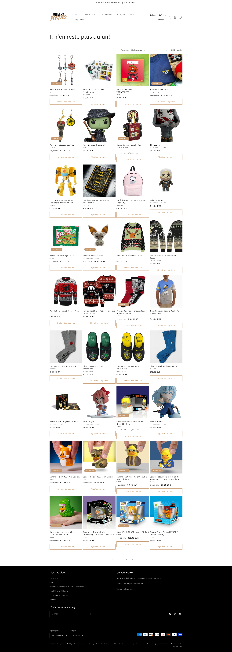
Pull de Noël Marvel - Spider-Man (64, 311)
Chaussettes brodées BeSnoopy (164, 366)
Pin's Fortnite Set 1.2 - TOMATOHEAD (126, 90)
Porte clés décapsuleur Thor (62, 145)
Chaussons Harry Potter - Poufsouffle (127, 367)
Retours (53, 600)
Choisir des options (66, 102)
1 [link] (99, 559)
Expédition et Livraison (59, 595)
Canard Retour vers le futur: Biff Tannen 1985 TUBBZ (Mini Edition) (165, 478)
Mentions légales (176, 644)
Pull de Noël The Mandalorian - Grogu (164, 256)
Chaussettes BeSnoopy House (63, 366)
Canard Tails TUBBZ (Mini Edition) (65, 477)
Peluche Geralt (156, 200)
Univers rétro (60, 644)
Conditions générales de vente (157, 644)
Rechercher (54, 578)
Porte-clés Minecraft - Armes (62, 89)
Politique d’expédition (137, 644)
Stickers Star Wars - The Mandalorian (93, 90)
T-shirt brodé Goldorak (160, 89)
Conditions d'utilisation (59, 591)
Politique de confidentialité (99, 644)
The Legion (155, 145)
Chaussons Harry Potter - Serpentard (94, 367)
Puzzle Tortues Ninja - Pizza (62, 255)
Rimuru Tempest (157, 421)
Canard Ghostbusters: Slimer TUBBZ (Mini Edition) (62, 533)
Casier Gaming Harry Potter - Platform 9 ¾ (129, 146)
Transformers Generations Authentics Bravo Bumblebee (63, 201)
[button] (77, 14)
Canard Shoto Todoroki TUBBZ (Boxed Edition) (164, 533)
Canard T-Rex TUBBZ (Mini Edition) (98, 477)
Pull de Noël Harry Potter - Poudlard (99, 311)
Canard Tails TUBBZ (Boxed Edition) (132, 532)
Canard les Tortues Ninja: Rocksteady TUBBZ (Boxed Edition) (98, 533)
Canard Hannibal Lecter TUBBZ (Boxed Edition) (130, 422)
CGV (51, 583)
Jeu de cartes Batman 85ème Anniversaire (96, 201)
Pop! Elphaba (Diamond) (94, 145)
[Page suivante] (132, 559)
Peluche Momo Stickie (93, 255)
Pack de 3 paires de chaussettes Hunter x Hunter (130, 312)
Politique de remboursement (77, 644)
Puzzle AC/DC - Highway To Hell (64, 421)
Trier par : (125, 50)
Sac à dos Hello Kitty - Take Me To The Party (131, 201)
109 (125, 559)
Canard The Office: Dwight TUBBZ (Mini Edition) (131, 478)
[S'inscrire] (90, 614)
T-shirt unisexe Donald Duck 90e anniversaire (164, 312)
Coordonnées (177, 646)
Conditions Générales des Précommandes (67, 587)
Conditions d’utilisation (119, 644)
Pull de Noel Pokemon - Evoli (129, 255)
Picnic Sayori (89, 421)
